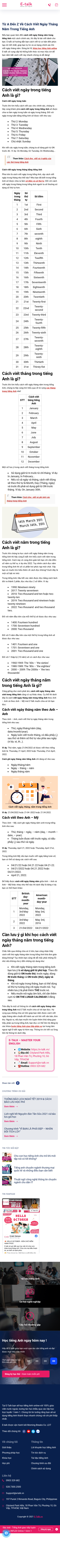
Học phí (6, 1463)
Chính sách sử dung (41, 1468)
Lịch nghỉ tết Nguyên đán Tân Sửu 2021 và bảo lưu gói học (30, 1115)
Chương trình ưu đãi (41, 1463)
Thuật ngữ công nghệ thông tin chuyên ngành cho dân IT (35, 1181)
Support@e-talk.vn (38, 1062)
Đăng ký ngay (46, 1529)
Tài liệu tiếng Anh (39, 1458)
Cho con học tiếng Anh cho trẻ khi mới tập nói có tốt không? (35, 1157)
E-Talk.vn (38, 1516)
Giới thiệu (6, 1447)
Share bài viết (8, 1083)
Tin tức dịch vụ (38, 1452)
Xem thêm (9, 1106)
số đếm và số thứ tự (35, 181)
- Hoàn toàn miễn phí (22, 1374)
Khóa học (6, 1458)
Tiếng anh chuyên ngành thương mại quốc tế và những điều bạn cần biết (34, 1169)
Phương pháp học (11, 1452)
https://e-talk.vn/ (40, 1049)
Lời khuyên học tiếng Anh (43, 1447)
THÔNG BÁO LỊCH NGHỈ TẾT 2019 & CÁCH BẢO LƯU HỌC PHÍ (27, 1100)
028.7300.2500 (13, 1486)
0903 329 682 (37, 1066)
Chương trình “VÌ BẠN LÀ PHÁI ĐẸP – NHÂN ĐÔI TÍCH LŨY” (28, 1130)
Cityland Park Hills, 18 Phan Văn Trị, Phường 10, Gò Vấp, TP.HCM (32, 1056)
